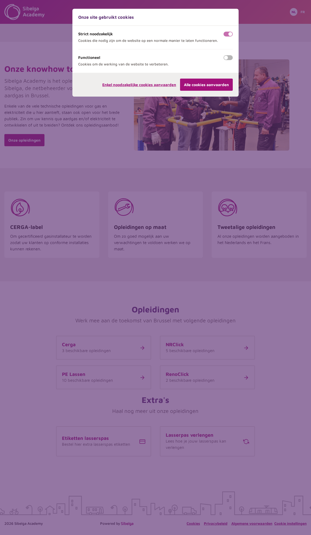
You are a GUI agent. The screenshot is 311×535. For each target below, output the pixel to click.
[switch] (228, 34)
